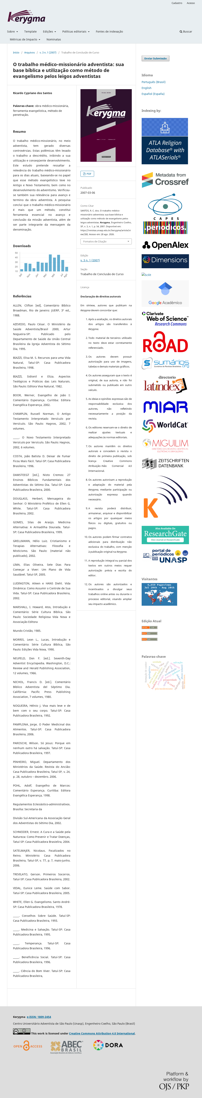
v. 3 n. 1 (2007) (48, 52)
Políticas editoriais (74, 31)
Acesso (191, 3)
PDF (88, 174)
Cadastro (177, 3)
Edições (48, 31)
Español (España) (153, 94)
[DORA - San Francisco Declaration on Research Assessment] (106, 1055)
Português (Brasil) (154, 82)
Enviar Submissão (155, 58)
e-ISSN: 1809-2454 (39, 1017)
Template (30, 31)
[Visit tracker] (159, 604)
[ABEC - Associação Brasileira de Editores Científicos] (66, 1055)
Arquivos (29, 52)
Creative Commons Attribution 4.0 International (102, 1033)
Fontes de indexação (109, 31)
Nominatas (54, 39)
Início (16, 52)
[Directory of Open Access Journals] (29, 1055)
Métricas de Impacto (24, 39)
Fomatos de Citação (95, 241)
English (147, 88)
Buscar (187, 31)
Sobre (11, 31)
